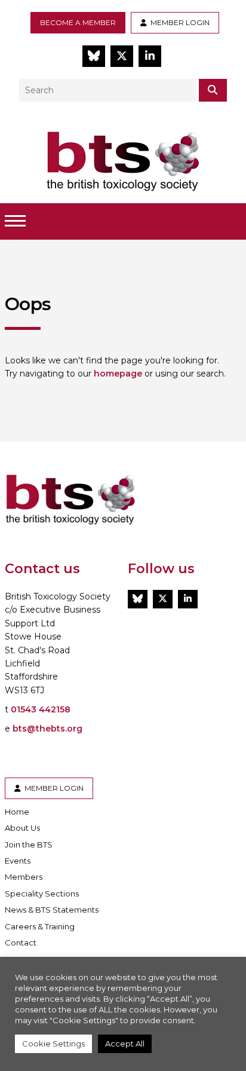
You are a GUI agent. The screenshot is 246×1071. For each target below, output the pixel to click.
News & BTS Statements (52, 909)
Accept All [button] (124, 1043)
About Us (22, 828)
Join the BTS (29, 844)
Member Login (178, 22)
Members (23, 877)
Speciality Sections (42, 893)
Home (17, 811)
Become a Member (78, 22)
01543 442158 (40, 709)
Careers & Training (40, 926)
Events (17, 860)
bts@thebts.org (47, 728)
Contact (20, 942)
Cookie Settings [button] (53, 1043)
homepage (118, 373)
